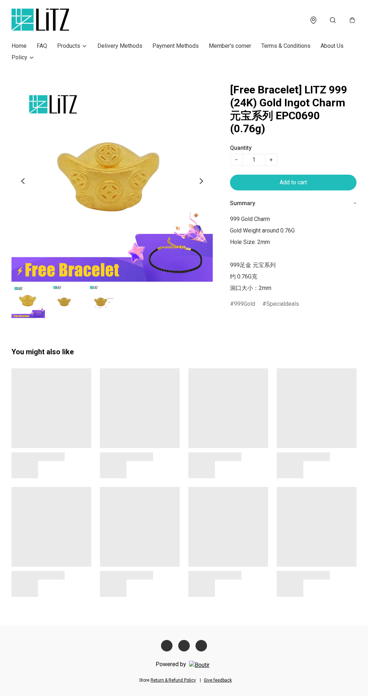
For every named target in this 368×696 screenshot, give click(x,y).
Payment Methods (175, 45)
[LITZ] (40, 20)
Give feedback (218, 680)
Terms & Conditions (285, 45)
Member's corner (230, 45)
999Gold (244, 303)
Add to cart (293, 182)
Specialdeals (282, 303)
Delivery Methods (119, 45)
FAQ (42, 45)
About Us (332, 45)
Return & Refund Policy (173, 680)
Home (19, 45)
